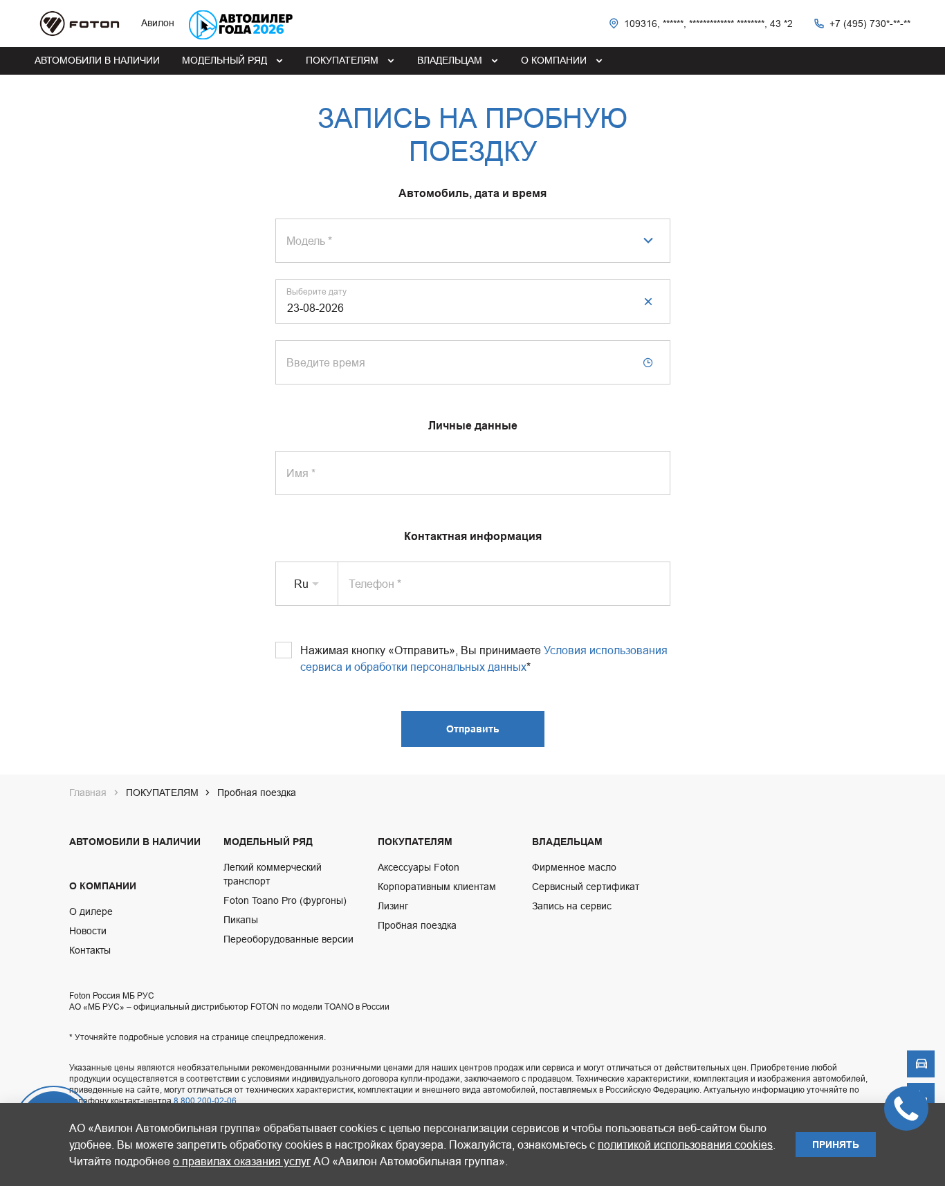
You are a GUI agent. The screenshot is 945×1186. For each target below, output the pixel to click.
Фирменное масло (574, 867)
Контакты (90, 950)
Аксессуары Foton (418, 867)
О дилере (91, 911)
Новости (88, 930)
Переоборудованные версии (288, 939)
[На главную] (80, 23)
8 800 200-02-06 (205, 1100)
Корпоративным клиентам (437, 886)
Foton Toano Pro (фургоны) (285, 900)
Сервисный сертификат (585, 886)
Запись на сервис (572, 905)
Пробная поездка (417, 925)
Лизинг (393, 905)
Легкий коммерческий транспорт (272, 874)
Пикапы (240, 919)
